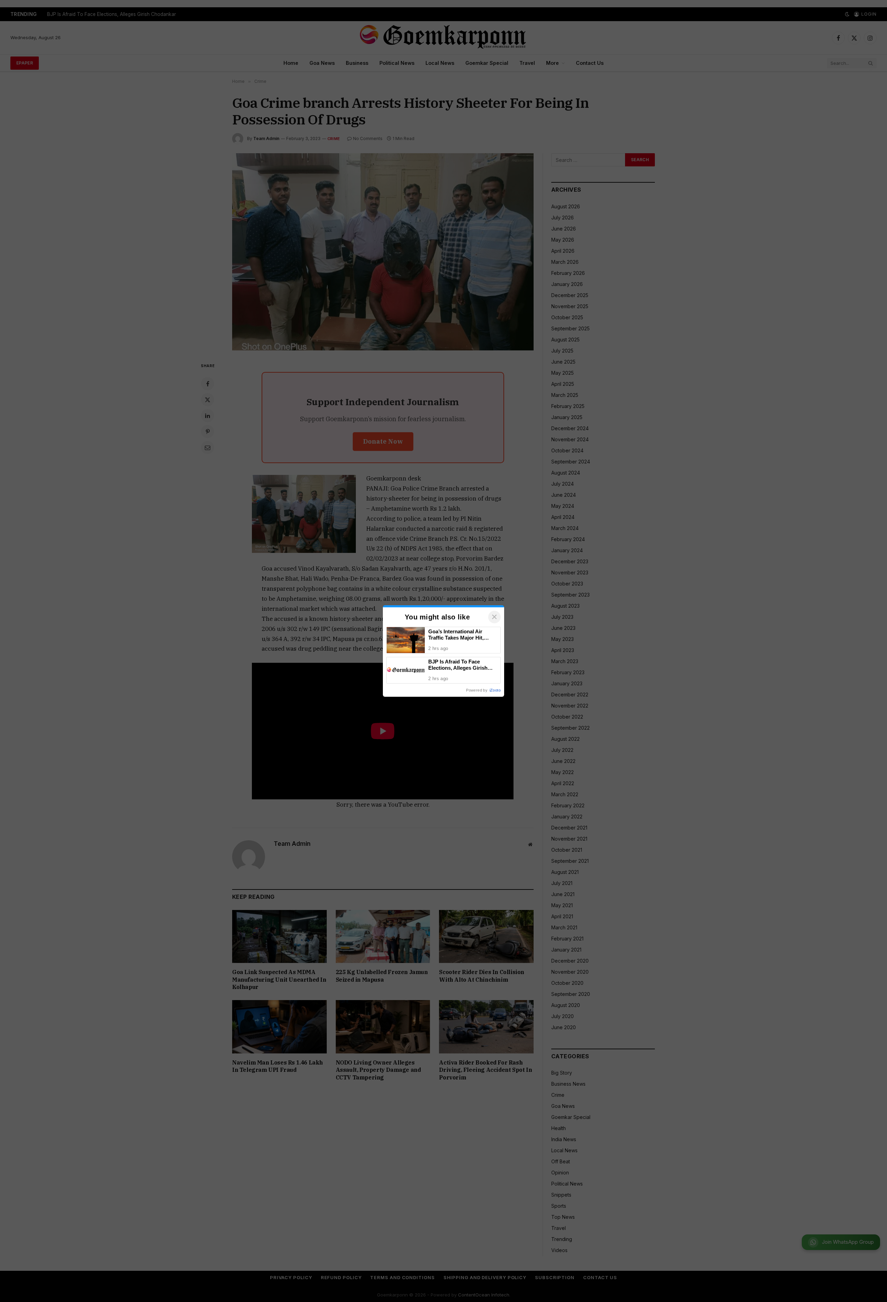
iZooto (495, 690)
